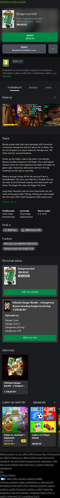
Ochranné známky (19, 492)
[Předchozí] (49, 97)
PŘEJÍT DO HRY (30, 337)
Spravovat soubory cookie (29, 489)
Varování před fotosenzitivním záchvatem (31, 461)
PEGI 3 (16, 61)
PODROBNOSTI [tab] (15, 87)
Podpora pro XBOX (20, 457)
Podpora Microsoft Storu (22, 464)
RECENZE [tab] (33, 87)
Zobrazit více (8, 201)
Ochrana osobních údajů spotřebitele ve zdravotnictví (27, 482)
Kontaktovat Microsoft (11, 485)
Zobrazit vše (39, 402)
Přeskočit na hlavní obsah (13, 1)
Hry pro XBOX (22, 454)
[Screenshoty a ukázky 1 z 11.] (22, 115)
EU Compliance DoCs (28, 496)
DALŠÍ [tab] (48, 87)
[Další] (55, 97)
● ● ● (53, 49)
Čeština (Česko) (8, 475)
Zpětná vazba (36, 457)
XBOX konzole (7, 454)
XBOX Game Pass (38, 454)
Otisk (25, 485)
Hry (2, 471)
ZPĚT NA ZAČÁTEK (30, 292)
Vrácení (39, 464)
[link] (15, 374)
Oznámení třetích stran (40, 492)
